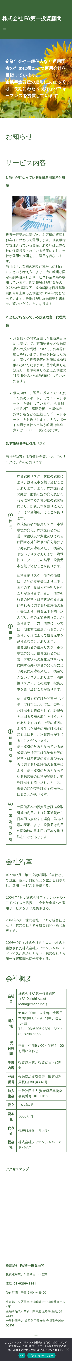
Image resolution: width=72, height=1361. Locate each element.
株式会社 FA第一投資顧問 (31, 18)
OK (22, 1355)
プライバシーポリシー (41, 1355)
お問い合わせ (28, 1051)
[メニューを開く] (4, 29)
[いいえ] (67, 1349)
